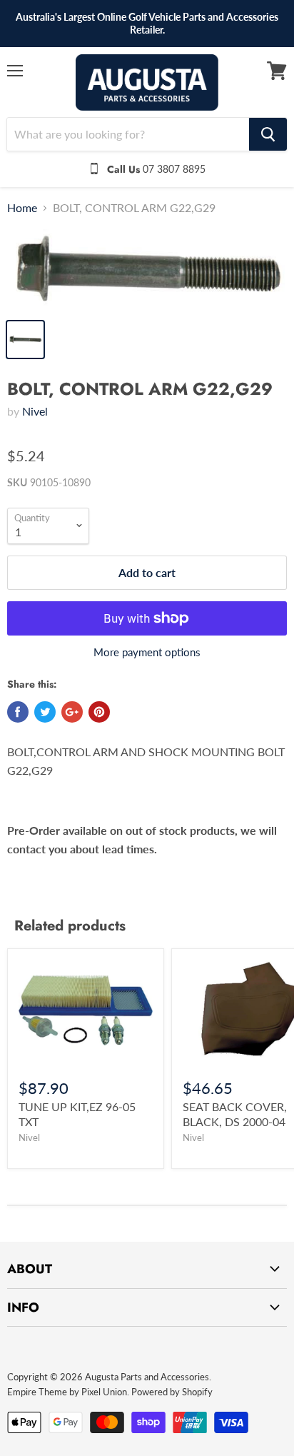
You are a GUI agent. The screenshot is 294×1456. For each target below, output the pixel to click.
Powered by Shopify (172, 1391)
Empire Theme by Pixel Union (67, 1391)
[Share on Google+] (72, 712)
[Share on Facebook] (18, 712)
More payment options (147, 652)
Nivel (35, 411)
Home (22, 207)
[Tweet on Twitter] (45, 712)
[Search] (268, 134)
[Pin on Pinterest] (99, 712)
